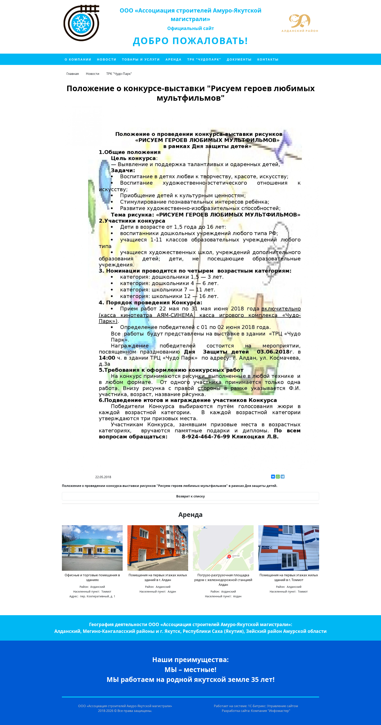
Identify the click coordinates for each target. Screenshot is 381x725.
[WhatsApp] (278, 477)
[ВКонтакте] (273, 477)
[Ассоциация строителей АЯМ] (81, 23)
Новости (92, 73)
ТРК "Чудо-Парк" (119, 73)
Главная (72, 73)
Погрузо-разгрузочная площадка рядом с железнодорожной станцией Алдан (223, 580)
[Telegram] (283, 477)
